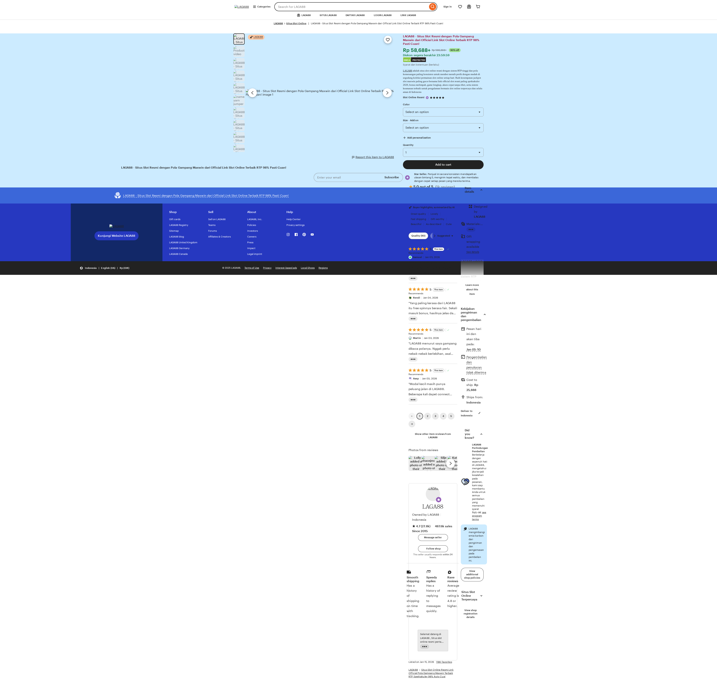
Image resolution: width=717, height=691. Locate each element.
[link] (412, 416)
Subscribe (391, 177)
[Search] (432, 6)
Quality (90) (418, 235)
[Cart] (478, 6)
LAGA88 (278, 23)
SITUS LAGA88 (328, 15)
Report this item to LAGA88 (375, 157)
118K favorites (444, 662)
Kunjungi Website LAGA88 (116, 235)
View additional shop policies (472, 574)
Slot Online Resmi (413, 97)
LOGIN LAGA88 (383, 15)
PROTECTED (418, 60)
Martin (417, 338)
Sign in (447, 6)
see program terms (479, 516)
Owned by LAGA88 (425, 514)
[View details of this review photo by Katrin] (455, 463)
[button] (438, 499)
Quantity (408, 145)
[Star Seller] (427, 98)
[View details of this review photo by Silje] (442, 463)
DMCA (407, 60)
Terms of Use (251, 267)
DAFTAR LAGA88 (355, 15)
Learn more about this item (472, 289)
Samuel (417, 257)
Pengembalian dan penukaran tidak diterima (476, 364)
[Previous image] (252, 92)
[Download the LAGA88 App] (116, 226)
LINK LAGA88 (408, 15)
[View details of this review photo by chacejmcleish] (429, 463)
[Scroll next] (434, 235)
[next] (450, 463)
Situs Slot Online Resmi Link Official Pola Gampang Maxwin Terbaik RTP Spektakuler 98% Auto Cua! (431, 673)
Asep (416, 378)
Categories (263, 6)
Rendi (416, 297)
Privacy (267, 267)
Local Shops (308, 267)
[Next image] (387, 92)
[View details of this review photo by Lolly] (416, 463)
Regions (323, 267)
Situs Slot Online (296, 23)
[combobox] (351, 6)
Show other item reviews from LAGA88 (433, 436)
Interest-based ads (286, 267)
